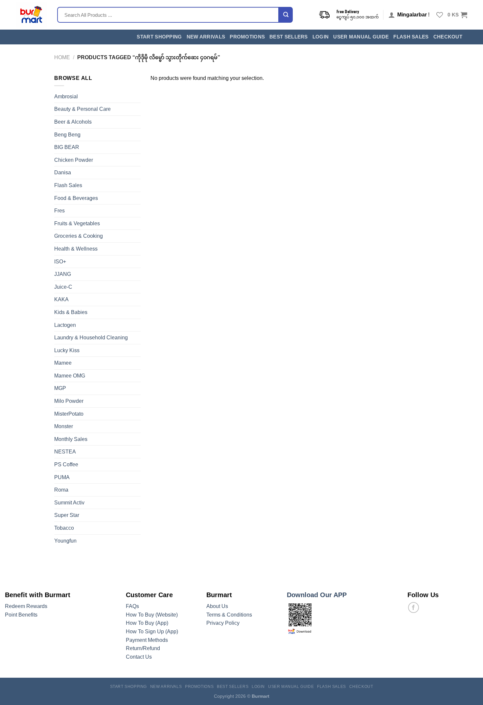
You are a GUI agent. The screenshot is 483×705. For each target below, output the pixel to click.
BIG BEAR (66, 147)
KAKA (61, 299)
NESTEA (65, 451)
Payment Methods (147, 640)
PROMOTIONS (247, 36)
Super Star (66, 515)
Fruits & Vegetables (77, 223)
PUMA (62, 477)
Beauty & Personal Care (82, 109)
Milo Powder (68, 401)
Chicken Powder (73, 160)
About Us (217, 606)
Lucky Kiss (67, 350)
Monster (63, 426)
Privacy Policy (223, 623)
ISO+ (60, 261)
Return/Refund (143, 648)
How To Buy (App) (147, 623)
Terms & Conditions (229, 615)
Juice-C (63, 287)
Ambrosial (66, 96)
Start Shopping (159, 36)
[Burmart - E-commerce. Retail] (31, 15)
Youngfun (65, 541)
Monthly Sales (70, 439)
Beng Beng (67, 134)
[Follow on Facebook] (413, 607)
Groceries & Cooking (78, 236)
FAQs (132, 606)
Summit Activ (69, 502)
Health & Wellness (76, 249)
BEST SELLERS (288, 36)
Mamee (63, 363)
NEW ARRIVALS (206, 36)
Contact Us (139, 657)
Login (320, 36)
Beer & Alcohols (73, 122)
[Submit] (286, 15)
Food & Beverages (76, 198)
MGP (60, 388)
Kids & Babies (70, 312)
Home (62, 57)
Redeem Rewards (26, 606)
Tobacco (64, 528)
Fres (59, 210)
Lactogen (65, 325)
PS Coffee (66, 464)
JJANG (62, 274)
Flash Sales (410, 36)
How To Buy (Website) (152, 615)
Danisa (62, 172)
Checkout (447, 36)
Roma (61, 490)
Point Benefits (21, 615)
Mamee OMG (69, 375)
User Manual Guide (361, 36)
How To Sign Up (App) (152, 631)
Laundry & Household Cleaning (91, 337)
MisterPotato (68, 414)
